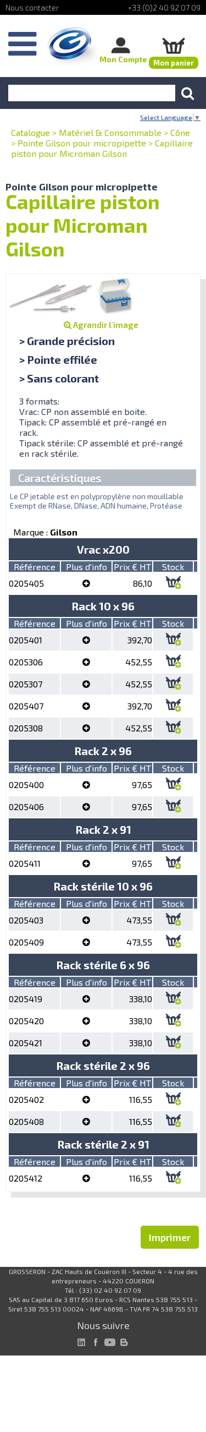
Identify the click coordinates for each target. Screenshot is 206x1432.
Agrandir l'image (104, 325)
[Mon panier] (173, 45)
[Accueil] (72, 47)
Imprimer (170, 1237)
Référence (34, 566)
